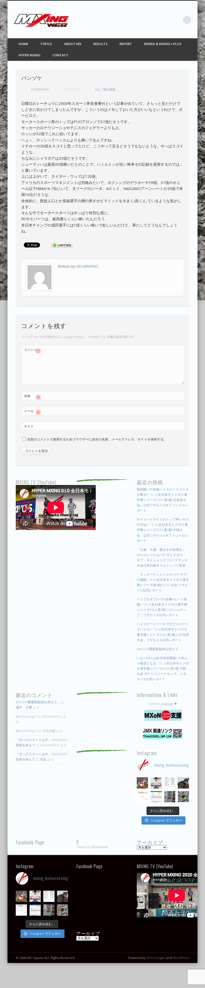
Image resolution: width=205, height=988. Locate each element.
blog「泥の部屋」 (106, 89)
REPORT (126, 44)
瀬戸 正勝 (24, 707)
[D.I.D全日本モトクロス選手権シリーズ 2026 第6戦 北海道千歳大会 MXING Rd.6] (170, 796)
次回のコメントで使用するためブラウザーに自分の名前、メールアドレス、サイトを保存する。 (97, 439)
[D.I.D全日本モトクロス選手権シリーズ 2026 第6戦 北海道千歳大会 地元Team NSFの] (183, 796)
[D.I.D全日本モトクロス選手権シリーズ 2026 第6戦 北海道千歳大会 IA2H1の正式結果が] (170, 783)
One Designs (156, 957)
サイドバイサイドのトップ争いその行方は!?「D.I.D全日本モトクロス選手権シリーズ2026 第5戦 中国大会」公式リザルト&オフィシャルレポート (163, 530)
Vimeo (177, 20)
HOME (23, 44)
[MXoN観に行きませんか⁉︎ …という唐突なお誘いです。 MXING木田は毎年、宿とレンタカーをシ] (142, 783)
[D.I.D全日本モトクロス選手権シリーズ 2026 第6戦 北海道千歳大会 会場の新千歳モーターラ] (156, 796)
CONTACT (60, 55)
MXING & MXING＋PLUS (163, 44)
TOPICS (46, 44)
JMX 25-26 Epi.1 (27, 716)
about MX (72, 44)
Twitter (156, 20)
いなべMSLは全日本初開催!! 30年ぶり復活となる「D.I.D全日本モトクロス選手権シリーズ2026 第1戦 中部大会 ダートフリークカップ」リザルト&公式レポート (163, 668)
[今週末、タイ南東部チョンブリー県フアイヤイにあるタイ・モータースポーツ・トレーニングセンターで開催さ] (156, 783)
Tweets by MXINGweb (92, 847)
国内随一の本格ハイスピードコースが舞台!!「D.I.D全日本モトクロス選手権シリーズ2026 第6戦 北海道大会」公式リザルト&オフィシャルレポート (163, 500)
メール (32, 411)
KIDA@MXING (40, 89)
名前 (32, 396)
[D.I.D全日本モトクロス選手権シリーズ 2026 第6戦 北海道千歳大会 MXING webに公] (183, 783)
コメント (32, 350)
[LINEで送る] (62, 244)
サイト (29, 426)
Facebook (146, 20)
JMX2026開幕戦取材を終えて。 (159, 649)
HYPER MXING (29, 55)
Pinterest (166, 20)
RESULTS (100, 44)
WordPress (181, 957)
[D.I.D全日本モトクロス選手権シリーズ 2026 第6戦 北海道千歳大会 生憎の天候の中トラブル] (142, 796)
